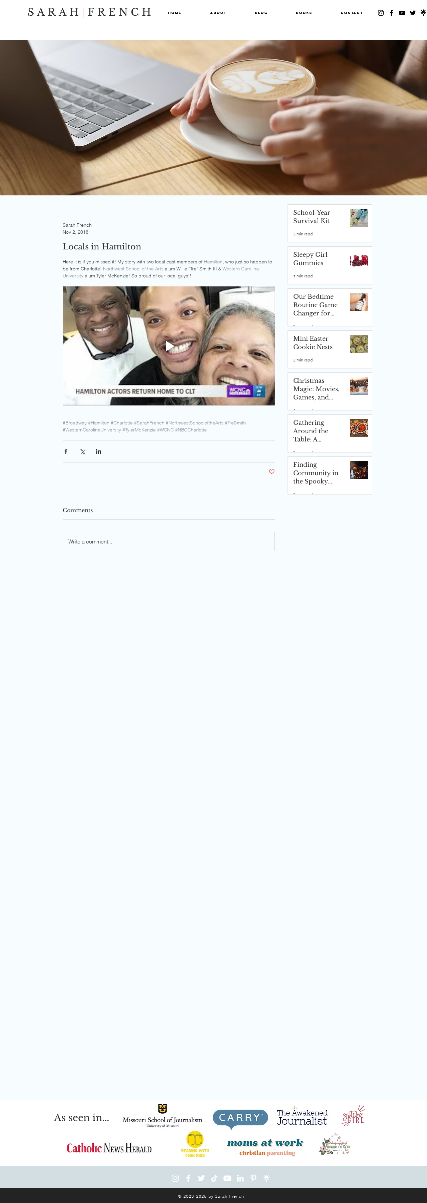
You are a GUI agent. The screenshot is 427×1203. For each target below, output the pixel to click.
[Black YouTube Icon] (402, 13)
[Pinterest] (253, 1178)
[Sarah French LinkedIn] (240, 1178)
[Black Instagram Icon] (381, 13)
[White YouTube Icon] (227, 1178)
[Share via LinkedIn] (98, 451)
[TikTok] (214, 1178)
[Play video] (169, 346)
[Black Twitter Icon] (413, 13)
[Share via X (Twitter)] (82, 451)
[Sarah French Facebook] (188, 1178)
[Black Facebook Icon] (391, 13)
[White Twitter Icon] (201, 1178)
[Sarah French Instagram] (175, 1178)
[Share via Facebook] (66, 451)
